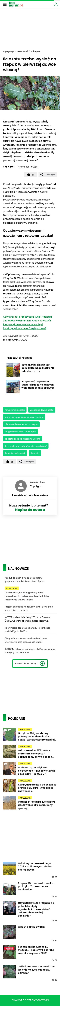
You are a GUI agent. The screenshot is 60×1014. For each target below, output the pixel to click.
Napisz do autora (30, 509)
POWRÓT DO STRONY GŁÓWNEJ (30, 1000)
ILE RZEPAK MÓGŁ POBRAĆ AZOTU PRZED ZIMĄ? (26, 445)
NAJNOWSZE (18, 568)
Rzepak (36, 51)
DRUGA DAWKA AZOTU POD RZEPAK (20, 431)
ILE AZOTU (35, 453)
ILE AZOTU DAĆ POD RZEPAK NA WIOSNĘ (22, 438)
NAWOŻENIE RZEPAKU (15, 409)
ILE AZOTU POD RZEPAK (15, 453)
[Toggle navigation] (4, 4)
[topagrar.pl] (15, 4)
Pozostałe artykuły (25, 663)
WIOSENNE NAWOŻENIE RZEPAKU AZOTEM (24, 417)
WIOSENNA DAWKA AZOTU (42, 409)
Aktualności (23, 51)
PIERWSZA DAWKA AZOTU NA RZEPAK (21, 424)
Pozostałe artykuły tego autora (30, 495)
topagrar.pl (8, 51)
